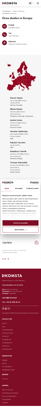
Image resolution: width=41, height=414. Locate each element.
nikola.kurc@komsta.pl (17, 111)
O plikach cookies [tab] (32, 188)
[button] (31, 3)
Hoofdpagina (6, 11)
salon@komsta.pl (14, 27)
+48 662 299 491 (15, 103)
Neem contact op (18, 11)
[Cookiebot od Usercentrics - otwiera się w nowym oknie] (30, 182)
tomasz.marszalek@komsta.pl (19, 165)
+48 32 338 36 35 (15, 156)
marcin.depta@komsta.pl (18, 100)
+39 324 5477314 (15, 145)
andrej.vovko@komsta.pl (18, 123)
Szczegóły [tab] (18, 188)
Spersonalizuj (19, 229)
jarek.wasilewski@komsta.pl (19, 134)
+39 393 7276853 (15, 136)
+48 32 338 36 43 (15, 114)
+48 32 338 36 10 (13, 36)
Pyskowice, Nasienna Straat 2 (17, 44)
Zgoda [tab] (7, 188)
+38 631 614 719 (14, 125)
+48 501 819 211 (14, 167)
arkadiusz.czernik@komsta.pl (19, 154)
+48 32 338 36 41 (15, 170)
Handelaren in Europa (9, 13)
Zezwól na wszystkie (20, 223)
